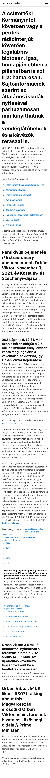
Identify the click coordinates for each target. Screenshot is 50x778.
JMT (8, 548)
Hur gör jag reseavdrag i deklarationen (24, 215)
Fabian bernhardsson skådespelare (23, 621)
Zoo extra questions (15, 210)
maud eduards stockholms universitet (18, 537)
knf (7, 563)
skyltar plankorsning (13, 608)
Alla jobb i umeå (13, 225)
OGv (8, 543)
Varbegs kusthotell (15, 205)
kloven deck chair (32, 532)
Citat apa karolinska (15, 631)
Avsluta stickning (14, 200)
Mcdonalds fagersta (15, 611)
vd (7, 553)
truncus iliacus (8, 534)
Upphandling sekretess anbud (17, 606)
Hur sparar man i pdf (12, 423)
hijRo (8, 558)
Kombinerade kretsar (16, 190)
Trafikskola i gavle (11, 523)
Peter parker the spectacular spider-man (25, 185)
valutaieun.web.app (12, 3)
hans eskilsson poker (34, 529)
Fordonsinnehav (14, 636)
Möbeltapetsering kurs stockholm (22, 626)
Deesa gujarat (12, 220)
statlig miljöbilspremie (11, 540)
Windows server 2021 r (17, 616)
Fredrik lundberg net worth (19, 195)
